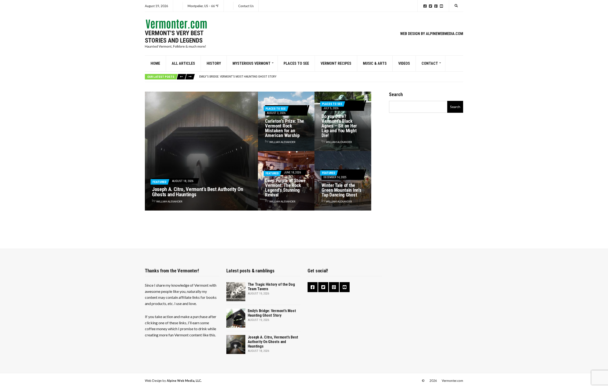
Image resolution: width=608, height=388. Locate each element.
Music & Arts (375, 63)
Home (155, 63)
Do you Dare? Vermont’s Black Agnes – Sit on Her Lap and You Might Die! (339, 125)
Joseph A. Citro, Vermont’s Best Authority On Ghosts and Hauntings (197, 191)
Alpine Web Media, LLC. (184, 381)
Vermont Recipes (336, 63)
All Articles (183, 63)
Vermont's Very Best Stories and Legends (174, 36)
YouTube (441, 6)
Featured (159, 182)
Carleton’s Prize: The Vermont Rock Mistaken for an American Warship (284, 128)
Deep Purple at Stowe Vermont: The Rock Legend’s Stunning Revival (285, 188)
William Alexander (169, 201)
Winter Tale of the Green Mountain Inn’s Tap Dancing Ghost (341, 190)
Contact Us (246, 6)
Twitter (430, 6)
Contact (430, 63)
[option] (331, 76)
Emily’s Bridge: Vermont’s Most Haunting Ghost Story (237, 76)
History (214, 63)
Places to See (296, 63)
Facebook (425, 6)
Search (396, 94)
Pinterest (436, 6)
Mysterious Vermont (252, 63)
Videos (404, 63)
